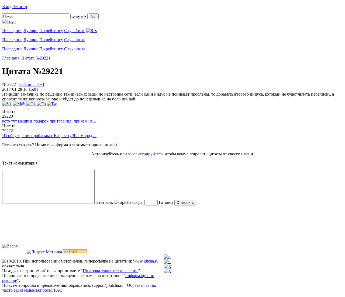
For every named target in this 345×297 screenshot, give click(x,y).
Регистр (19, 6)
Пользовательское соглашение (110, 270)
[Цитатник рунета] (9, 21)
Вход (6, 6)
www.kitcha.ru (145, 261)
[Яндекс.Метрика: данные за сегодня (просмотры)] (44, 252)
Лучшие (30, 30)
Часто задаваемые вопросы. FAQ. (33, 290)
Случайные (74, 30)
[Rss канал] (91, 30)
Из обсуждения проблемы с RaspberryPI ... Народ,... (49, 135)
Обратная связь (141, 285)
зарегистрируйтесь (145, 154)
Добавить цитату (43, 6)
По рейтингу (51, 30)
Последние (12, 30)
